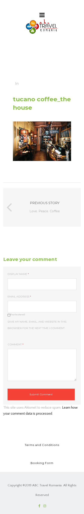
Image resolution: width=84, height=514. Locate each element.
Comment (15, 344)
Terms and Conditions (42, 445)
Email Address (19, 296)
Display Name (18, 274)
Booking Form (42, 463)
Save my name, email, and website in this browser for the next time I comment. (37, 325)
